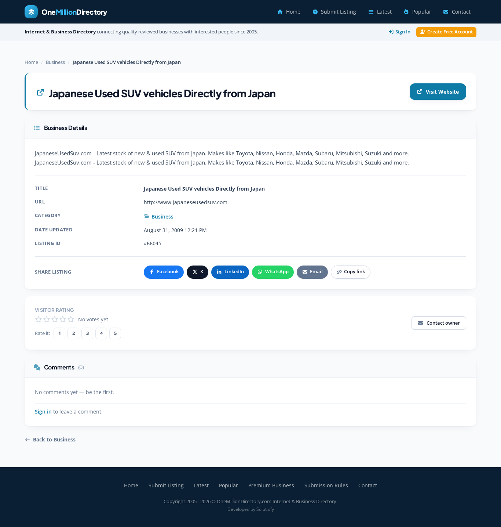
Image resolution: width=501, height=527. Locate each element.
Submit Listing (338, 11)
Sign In (402, 32)
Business (55, 62)
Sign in (43, 411)
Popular (421, 11)
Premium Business (271, 485)
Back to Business (54, 439)
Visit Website (442, 91)
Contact (461, 11)
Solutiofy (265, 509)
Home (293, 11)
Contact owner (443, 323)
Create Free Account (450, 32)
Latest (384, 11)
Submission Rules (326, 485)
